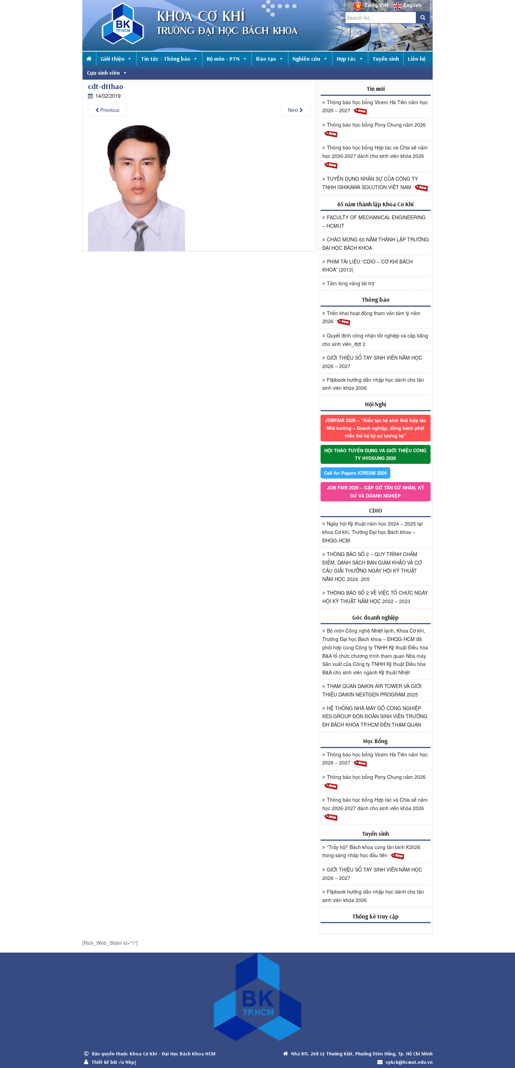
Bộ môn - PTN (223, 58)
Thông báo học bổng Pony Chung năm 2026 (376, 124)
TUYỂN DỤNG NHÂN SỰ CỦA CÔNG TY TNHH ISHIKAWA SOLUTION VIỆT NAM (370, 183)
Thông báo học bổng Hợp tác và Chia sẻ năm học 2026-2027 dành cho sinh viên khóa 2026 (375, 151)
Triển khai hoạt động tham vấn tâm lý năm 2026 (371, 317)
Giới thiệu (112, 58)
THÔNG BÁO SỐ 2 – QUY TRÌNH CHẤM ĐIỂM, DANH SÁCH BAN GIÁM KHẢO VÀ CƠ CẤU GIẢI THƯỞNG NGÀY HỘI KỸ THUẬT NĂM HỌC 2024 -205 (372, 566)
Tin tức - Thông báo (165, 58)
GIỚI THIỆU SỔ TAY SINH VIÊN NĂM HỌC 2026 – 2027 (372, 361)
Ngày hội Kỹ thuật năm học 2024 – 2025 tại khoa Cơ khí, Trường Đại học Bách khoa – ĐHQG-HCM (372, 532)
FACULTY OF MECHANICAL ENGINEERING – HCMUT (374, 221)
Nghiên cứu (306, 58)
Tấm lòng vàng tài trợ (350, 283)
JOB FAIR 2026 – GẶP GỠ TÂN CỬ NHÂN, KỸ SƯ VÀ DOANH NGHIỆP (375, 491)
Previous (109, 109)
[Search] (423, 18)
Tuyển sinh (385, 58)
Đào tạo (266, 58)
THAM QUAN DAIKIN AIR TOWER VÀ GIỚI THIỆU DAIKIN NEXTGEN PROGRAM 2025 (371, 690)
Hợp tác (346, 58)
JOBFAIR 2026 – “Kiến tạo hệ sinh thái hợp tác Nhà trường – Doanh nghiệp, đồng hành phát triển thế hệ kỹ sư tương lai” (375, 428)
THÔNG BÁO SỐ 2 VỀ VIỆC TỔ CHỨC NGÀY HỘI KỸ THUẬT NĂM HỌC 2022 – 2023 (375, 597)
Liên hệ (417, 58)
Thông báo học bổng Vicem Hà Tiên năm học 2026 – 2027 (375, 106)
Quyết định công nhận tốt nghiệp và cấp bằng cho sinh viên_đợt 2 (375, 339)
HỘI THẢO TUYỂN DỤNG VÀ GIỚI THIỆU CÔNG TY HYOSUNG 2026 (375, 454)
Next (294, 109)
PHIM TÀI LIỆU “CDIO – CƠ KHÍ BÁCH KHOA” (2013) (367, 265)
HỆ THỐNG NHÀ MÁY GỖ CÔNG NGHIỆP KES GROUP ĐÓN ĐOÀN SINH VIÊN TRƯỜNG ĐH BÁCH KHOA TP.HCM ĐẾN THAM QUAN (374, 716)
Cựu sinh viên (103, 72)
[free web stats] (376, 928)
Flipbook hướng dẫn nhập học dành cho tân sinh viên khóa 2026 (373, 384)
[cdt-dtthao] (136, 187)
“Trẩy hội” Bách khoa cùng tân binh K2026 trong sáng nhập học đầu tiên (371, 851)
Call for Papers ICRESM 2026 (355, 472)
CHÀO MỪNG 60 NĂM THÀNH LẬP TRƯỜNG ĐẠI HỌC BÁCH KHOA (375, 243)
